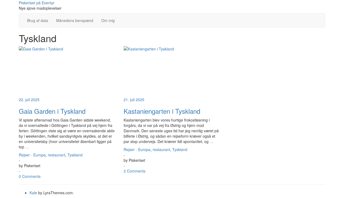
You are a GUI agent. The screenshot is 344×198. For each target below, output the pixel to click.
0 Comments (30, 176)
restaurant (56, 154)
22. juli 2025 (29, 99)
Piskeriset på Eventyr (37, 2)
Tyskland (75, 154)
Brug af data (37, 20)
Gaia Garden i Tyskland (52, 111)
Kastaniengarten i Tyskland (162, 111)
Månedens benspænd (74, 20)
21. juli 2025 (134, 99)
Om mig (108, 20)
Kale (33, 192)
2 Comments (134, 171)
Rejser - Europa (32, 154)
